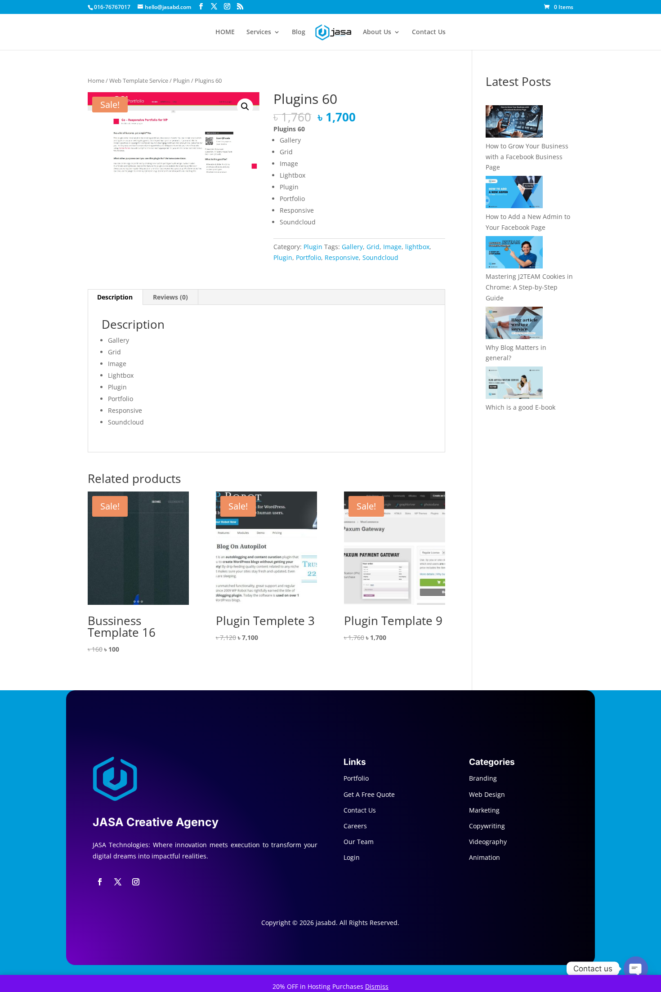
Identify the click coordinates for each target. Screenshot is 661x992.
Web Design (487, 794)
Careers (355, 826)
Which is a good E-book (520, 407)
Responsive (342, 257)
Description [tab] (115, 297)
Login (352, 857)
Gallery (352, 246)
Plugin (181, 80)
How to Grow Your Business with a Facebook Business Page (527, 157)
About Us (377, 32)
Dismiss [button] (377, 986)
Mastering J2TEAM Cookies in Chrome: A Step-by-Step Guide (529, 287)
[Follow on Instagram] (136, 882)
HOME (225, 32)
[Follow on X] (118, 882)
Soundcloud (380, 257)
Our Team (359, 841)
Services (258, 32)
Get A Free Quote (369, 794)
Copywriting (487, 826)
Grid (373, 246)
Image (392, 246)
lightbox (417, 246)
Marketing (484, 810)
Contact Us (429, 32)
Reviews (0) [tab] (170, 297)
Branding (483, 778)
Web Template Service (138, 80)
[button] (245, 106)
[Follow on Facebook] (100, 882)
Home (96, 80)
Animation (484, 857)
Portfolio (308, 257)
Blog (298, 32)
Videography (488, 841)
